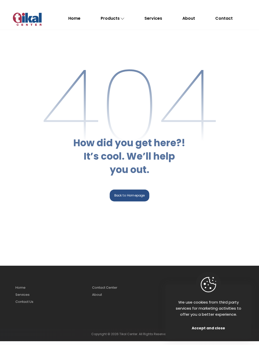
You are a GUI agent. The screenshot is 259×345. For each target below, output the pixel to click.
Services (22, 294)
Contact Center (104, 287)
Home (20, 287)
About (97, 294)
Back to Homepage (129, 195)
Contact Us (24, 301)
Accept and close (208, 328)
